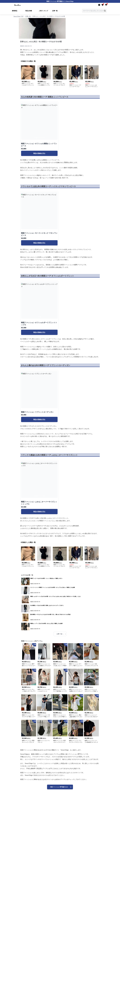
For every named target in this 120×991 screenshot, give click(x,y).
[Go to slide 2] (35, 137)
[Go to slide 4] (37, 137)
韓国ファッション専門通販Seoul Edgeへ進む (59, 787)
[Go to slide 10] (44, 137)
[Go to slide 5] (38, 137)
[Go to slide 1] (34, 137)
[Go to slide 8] (42, 137)
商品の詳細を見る (39, 153)
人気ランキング (43, 10)
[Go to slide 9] (43, 137)
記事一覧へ (61, 634)
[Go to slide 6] (42, 406)
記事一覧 (55, 10)
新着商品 (14, 10)
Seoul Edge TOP (18, 16)
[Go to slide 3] (36, 137)
